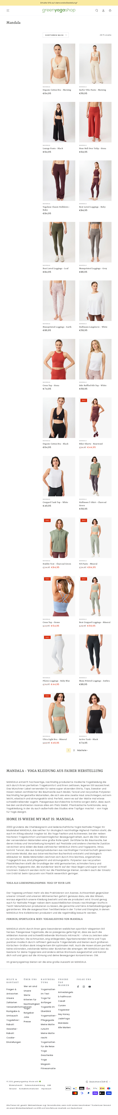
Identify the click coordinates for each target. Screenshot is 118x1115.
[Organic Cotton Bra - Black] (59, 417)
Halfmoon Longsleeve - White (93, 327)
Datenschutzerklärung (35, 1085)
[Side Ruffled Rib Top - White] (95, 359)
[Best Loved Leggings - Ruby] (95, 180)
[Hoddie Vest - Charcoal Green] (59, 537)
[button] (96, 10)
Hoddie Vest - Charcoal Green (57, 564)
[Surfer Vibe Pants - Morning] (95, 64)
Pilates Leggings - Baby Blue (56, 681)
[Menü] (8, 10)
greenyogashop (21, 1082)
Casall (61, 1001)
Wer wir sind (30, 986)
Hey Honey (64, 1014)
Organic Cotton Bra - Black (55, 444)
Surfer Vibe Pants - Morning (92, 90)
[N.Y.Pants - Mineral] (95, 537)
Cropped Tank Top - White (55, 502)
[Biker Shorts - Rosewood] (95, 417)
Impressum (46, 1089)
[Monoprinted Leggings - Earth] (59, 300)
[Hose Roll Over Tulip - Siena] (95, 122)
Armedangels (65, 992)
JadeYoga (64, 1018)
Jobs (26, 1017)
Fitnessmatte (48, 1068)
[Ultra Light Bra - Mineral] (59, 713)
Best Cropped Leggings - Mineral (95, 622)
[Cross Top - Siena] (59, 359)
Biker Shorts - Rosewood (91, 444)
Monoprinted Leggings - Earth (57, 327)
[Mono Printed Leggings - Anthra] (95, 654)
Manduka (63, 1023)
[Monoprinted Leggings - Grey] (95, 242)
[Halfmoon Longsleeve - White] (95, 300)
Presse (27, 1021)
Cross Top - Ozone (51, 622)
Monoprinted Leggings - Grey (93, 268)
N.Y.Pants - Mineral (88, 564)
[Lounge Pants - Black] (59, 122)
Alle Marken (64, 1027)
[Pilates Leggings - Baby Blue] (59, 654)
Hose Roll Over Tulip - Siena (92, 148)
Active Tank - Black (88, 739)
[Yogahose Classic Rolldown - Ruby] (59, 180)
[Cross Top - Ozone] (59, 596)
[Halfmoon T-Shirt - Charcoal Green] (95, 476)
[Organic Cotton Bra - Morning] (59, 64)
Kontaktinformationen (29, 1089)
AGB (49, 1085)
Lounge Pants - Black (53, 148)
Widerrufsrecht (15, 1085)
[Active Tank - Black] (95, 713)
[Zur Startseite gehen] (59, 10)
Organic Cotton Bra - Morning (57, 90)
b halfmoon (64, 996)
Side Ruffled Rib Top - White (93, 385)
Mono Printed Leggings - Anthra (94, 681)
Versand (13, 1089)
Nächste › (82, 750)
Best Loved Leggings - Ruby (92, 207)
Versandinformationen (19, 1006)
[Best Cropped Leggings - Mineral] (95, 596)
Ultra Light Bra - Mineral (55, 739)
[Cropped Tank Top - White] (59, 476)
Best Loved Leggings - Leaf (55, 268)
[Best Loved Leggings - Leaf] (59, 242)
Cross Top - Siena (51, 385)
